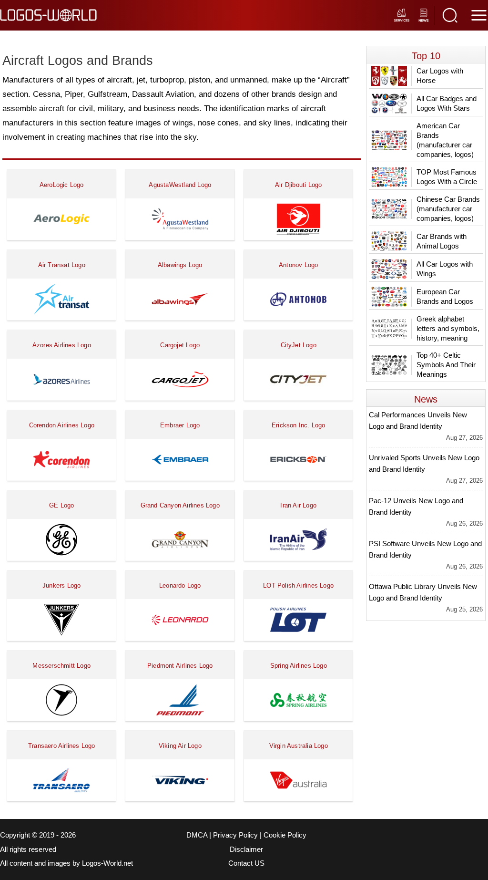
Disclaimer (246, 849)
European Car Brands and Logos (445, 296)
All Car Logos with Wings (445, 269)
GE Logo (61, 505)
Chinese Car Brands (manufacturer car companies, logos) (448, 208)
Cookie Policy (285, 835)
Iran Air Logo (298, 505)
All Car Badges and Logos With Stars (447, 103)
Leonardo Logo (180, 585)
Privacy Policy (235, 835)
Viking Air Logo (180, 745)
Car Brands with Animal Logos (442, 241)
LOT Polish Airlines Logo (298, 585)
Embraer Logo (180, 425)
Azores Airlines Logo (61, 345)
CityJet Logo (298, 345)
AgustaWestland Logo (180, 184)
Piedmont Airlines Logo (180, 665)
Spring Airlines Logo (298, 665)
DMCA (196, 835)
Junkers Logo (61, 585)
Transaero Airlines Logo (61, 745)
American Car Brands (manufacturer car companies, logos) (445, 140)
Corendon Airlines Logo (61, 425)
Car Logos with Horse (440, 75)
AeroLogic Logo (62, 184)
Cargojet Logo (180, 345)
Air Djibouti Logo (298, 184)
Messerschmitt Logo (61, 665)
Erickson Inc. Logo (298, 425)
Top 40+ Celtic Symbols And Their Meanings (446, 364)
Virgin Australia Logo (298, 745)
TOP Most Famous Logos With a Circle (447, 177)
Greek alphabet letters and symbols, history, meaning (448, 328)
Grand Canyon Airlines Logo (180, 505)
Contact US (246, 863)
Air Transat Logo (61, 265)
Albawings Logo (180, 265)
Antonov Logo (298, 265)
